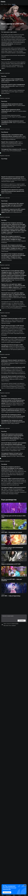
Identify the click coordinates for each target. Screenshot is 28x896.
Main (2, 4)
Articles (9, 4)
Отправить (21, 620)
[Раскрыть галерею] (14, 71)
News (5, 4)
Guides (13, 4)
